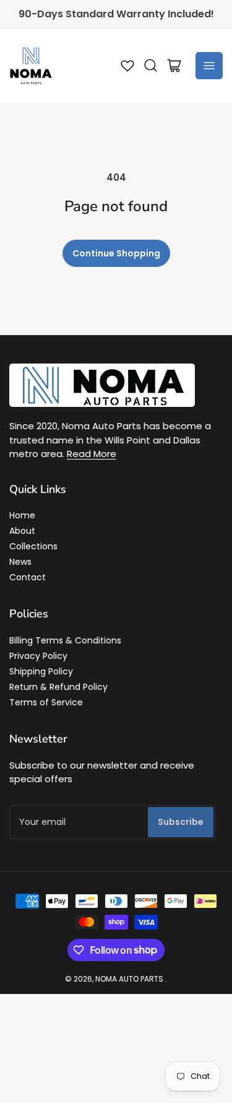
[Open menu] (209, 65)
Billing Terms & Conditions (65, 640)
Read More (91, 453)
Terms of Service (46, 702)
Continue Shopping (116, 253)
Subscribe (181, 822)
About (22, 531)
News (20, 562)
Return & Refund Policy (58, 687)
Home (22, 515)
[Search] (151, 65)
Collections (33, 546)
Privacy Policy (38, 656)
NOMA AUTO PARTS (129, 979)
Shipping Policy (41, 671)
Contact (27, 577)
